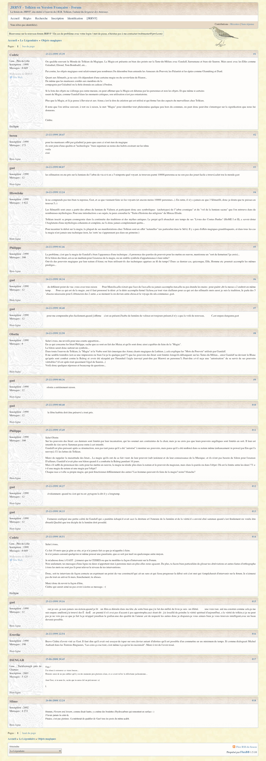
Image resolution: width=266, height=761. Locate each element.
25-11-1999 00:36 (55, 379)
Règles (27, 18)
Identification (75, 18)
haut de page (29, 733)
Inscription (57, 18)
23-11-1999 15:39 (55, 54)
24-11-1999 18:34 (55, 279)
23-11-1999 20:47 (55, 135)
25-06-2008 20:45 (55, 659)
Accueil (14, 18)
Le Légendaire (29, 40)
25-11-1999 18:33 (55, 511)
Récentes (235, 24)
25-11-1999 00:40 (55, 405)
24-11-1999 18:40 (55, 308)
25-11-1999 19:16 (55, 601)
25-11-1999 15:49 (55, 430)
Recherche (41, 18)
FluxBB (245, 752)
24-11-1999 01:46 (55, 247)
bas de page (28, 46)
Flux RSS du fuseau (246, 747)
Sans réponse (247, 24)
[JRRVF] (92, 18)
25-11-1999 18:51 (55, 536)
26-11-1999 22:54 (55, 634)
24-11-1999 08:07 (55, 167)
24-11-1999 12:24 (55, 192)
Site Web (18, 77)
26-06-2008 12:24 (55, 700)
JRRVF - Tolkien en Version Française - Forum (45, 7)
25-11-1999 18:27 (55, 486)
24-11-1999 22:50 (55, 333)
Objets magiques (51, 40)
